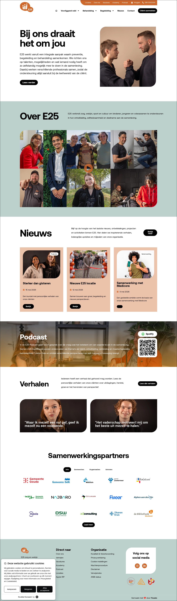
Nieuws (120, 10)
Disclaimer (95, 569)
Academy (60, 565)
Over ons (60, 554)
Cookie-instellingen (99, 561)
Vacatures (60, 561)
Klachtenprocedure (99, 565)
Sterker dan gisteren (37, 283)
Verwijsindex (96, 573)
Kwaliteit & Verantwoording (102, 554)
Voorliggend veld (68, 10)
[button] (88, 169)
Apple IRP (60, 577)
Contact (131, 10)
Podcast (59, 569)
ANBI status (96, 577)
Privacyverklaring (98, 557)
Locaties (59, 573)
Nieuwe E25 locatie (83, 283)
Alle (67, 469)
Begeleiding (105, 10)
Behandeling (88, 10)
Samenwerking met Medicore (130, 284)
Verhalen (59, 557)
